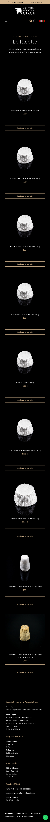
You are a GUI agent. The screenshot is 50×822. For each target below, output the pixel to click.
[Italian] (44, 21)
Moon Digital (28, 816)
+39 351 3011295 (25, 789)
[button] (6, 21)
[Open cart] (34, 21)
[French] (42, 21)
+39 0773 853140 (12, 789)
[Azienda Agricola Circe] (25, 11)
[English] (40, 21)
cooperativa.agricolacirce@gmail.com (20, 793)
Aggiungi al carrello (25, 128)
